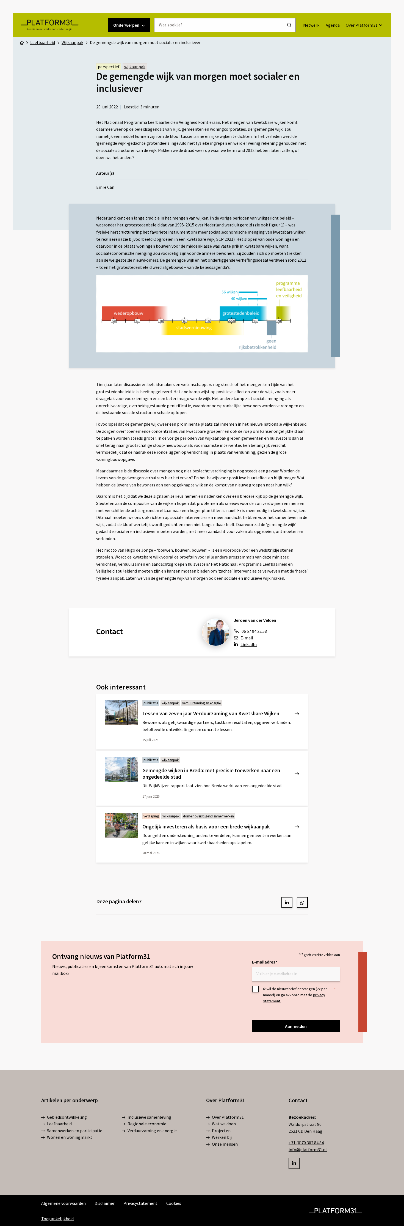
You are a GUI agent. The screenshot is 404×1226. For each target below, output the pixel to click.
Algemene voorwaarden (63, 1203)
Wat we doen (224, 1123)
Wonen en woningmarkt (69, 1137)
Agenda (333, 25)
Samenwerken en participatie (74, 1130)
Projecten (221, 1130)
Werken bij (222, 1137)
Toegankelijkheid (57, 1218)
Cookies (173, 1203)
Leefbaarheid (59, 1123)
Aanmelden (296, 1026)
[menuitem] (311, 25)
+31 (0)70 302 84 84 (306, 1142)
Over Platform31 (362, 25)
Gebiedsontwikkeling (67, 1117)
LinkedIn (248, 644)
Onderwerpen (126, 25)
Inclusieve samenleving (149, 1117)
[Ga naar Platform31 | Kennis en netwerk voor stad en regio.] (22, 42)
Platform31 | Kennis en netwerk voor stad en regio (49, 25)
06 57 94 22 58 (254, 631)
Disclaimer (105, 1203)
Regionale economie (147, 1123)
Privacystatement (140, 1203)
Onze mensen (225, 1143)
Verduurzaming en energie (152, 1130)
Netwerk (311, 25)
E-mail (246, 638)
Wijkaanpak (134, 66)
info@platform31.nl (308, 1149)
